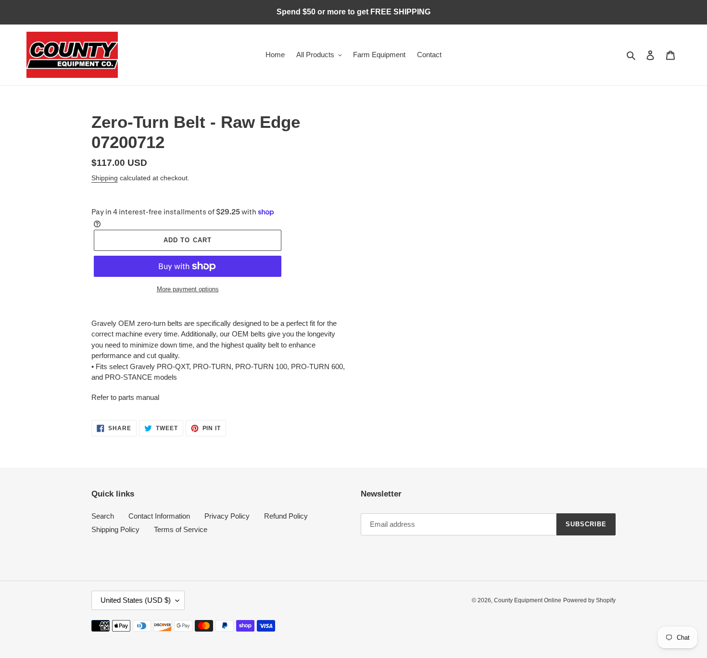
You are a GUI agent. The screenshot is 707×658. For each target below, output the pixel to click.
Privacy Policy (227, 516)
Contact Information (159, 516)
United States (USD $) (136, 600)
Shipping (104, 178)
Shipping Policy (115, 529)
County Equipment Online (527, 600)
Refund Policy (286, 516)
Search (102, 516)
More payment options (188, 289)
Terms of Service (180, 529)
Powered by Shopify (589, 600)
